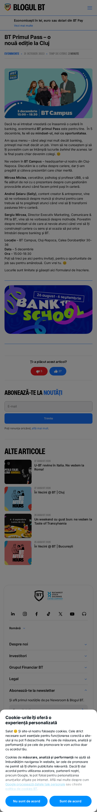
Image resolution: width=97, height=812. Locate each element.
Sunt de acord (70, 801)
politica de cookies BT (21, 789)
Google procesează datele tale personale (35, 784)
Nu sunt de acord (26, 801)
